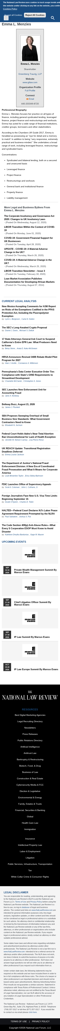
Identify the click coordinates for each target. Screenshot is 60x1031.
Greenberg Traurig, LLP (30, 74)
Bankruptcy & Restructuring (30, 759)
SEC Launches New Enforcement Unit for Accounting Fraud (24, 391)
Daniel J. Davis (11, 330)
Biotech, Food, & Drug (30, 766)
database (26, 907)
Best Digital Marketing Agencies (30, 715)
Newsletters (30, 727)
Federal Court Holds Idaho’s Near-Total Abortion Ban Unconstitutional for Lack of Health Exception (29, 435)
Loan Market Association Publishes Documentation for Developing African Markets (29, 280)
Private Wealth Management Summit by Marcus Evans (35, 571)
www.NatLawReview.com (42, 910)
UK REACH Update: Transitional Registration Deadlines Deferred (26, 450)
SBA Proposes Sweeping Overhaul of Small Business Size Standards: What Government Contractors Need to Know (26, 419)
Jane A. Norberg (12, 396)
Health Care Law (30, 823)
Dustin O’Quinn (11, 502)
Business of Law (30, 772)
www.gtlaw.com (30, 82)
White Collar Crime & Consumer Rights (30, 876)
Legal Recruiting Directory (30, 721)
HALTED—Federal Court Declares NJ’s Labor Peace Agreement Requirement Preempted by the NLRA (29, 512)
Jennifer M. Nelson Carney (16, 440)
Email (31, 99)
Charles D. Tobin (27, 502)
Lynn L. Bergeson (12, 319)
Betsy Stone (10, 348)
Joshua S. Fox (25, 517)
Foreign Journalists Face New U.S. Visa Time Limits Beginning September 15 (29, 497)
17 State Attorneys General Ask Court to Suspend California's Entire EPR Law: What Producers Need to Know (29, 342)
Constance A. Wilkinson (28, 363)
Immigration (30, 829)
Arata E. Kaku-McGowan (27, 348)
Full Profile (30, 90)
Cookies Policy (10, 9)
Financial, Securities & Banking (30, 810)
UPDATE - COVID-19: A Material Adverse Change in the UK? (26, 250)
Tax (30, 870)
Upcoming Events (14, 541)
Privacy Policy (36, 902)
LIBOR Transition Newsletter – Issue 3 (24, 271)
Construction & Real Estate (30, 778)
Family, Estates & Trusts (30, 804)
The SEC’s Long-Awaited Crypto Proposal (24, 327)
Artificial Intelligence (30, 747)
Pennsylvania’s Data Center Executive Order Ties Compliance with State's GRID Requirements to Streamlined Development (28, 374)
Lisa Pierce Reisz (36, 440)
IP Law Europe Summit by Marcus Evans (36, 669)
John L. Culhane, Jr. (29, 487)
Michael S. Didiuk (26, 330)
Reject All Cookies (34, 15)
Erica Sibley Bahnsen (34, 476)
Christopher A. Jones (32, 381)
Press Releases (30, 734)
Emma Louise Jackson (14, 455)
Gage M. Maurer (37, 535)
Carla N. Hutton (28, 319)
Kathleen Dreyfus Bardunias (17, 535)
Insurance (30, 838)
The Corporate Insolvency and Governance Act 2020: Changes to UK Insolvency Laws (29, 217)
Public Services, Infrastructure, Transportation (30, 864)
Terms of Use (20, 902)
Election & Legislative (30, 791)
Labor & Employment (30, 851)
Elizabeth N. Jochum (13, 425)
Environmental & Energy (30, 797)
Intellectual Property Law (30, 845)
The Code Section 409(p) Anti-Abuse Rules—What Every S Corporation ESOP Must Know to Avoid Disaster (28, 528)
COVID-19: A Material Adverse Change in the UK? (28, 261)
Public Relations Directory (30, 740)
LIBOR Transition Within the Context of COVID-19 (29, 228)
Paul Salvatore (11, 517)
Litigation (30, 857)
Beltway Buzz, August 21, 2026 (18, 404)
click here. (33, 1012)
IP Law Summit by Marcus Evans (32, 637)
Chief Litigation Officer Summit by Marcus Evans (32, 603)
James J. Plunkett (12, 407)
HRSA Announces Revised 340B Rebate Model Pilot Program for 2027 (29, 358)
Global (30, 816)
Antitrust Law (30, 753)
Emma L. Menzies (30, 64)
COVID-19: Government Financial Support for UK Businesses (28, 239)
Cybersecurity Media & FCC (30, 785)
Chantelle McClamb (13, 381)
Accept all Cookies (13, 15)
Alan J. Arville (10, 363)
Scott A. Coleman (12, 487)
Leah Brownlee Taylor (14, 476)
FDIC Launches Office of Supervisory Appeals (26, 484)
